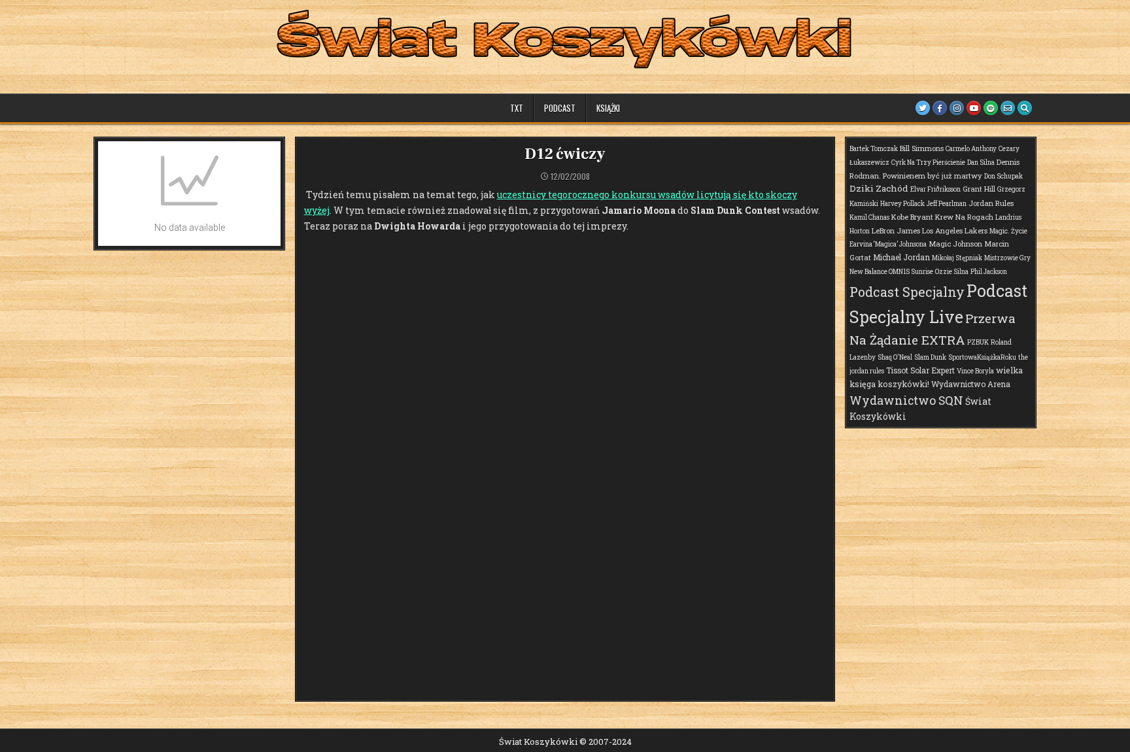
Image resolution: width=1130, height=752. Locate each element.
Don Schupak (1003, 176)
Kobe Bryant (912, 217)
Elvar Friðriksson (935, 189)
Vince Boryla (975, 371)
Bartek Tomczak (873, 149)
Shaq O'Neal (895, 357)
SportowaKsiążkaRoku (982, 357)
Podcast (559, 107)
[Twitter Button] (923, 108)
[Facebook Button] (940, 108)
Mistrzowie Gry (1007, 258)
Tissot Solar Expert (920, 370)
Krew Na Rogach (964, 217)
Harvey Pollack (902, 203)
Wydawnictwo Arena (970, 384)
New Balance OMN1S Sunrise (891, 271)
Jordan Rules (991, 203)
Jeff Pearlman (947, 203)
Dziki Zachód (878, 188)
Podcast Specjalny (907, 291)
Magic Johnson (955, 243)
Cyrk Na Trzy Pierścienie (928, 162)
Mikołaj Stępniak (957, 258)
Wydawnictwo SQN (906, 400)
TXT (516, 107)
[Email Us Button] (1008, 108)
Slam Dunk (930, 357)
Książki (608, 107)
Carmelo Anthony (971, 149)
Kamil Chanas (869, 217)
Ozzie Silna (951, 271)
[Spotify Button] (991, 108)
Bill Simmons (922, 148)
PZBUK (978, 342)
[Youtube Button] (974, 108)
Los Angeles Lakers (954, 230)
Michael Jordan (901, 257)
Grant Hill (979, 189)
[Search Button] (1025, 108)
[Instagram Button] (957, 108)
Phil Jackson (988, 271)
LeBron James (896, 230)
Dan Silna (981, 162)
